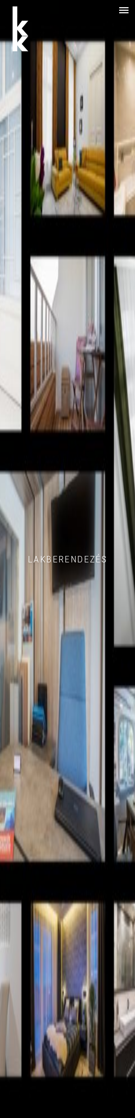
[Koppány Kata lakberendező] (28, 28)
